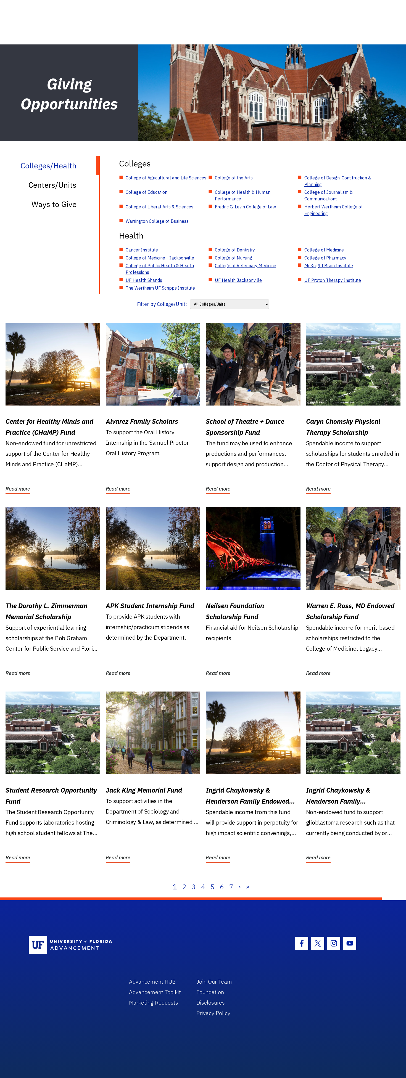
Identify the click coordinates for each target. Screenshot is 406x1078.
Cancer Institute (142, 250)
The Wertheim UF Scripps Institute (160, 288)
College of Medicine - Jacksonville (160, 258)
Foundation (210, 992)
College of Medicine (324, 250)
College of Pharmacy (325, 258)
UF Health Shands (144, 280)
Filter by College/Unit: (162, 304)
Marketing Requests (153, 1002)
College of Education (146, 192)
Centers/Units (52, 185)
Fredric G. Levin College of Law (245, 207)
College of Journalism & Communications (328, 195)
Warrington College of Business (157, 221)
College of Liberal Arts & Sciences (159, 207)
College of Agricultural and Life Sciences (166, 178)
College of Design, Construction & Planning (337, 181)
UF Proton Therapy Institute (332, 280)
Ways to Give (54, 204)
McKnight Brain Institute (328, 265)
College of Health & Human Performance (242, 195)
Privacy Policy (213, 1013)
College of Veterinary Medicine (245, 265)
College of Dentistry (235, 250)
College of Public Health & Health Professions (160, 269)
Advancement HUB (152, 981)
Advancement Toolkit (155, 992)
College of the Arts (234, 178)
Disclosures (210, 1002)
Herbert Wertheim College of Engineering (333, 210)
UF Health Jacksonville (238, 280)
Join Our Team (214, 981)
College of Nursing (233, 258)
